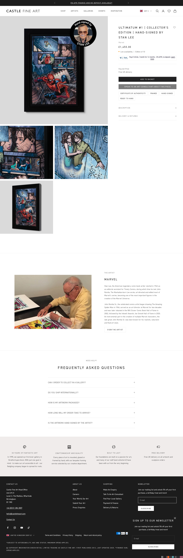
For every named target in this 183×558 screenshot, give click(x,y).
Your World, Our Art (80, 498)
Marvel (121, 42)
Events (102, 11)
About (75, 489)
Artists (74, 11)
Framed (153, 93)
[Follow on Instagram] (14, 527)
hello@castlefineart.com (15, 513)
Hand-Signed (167, 93)
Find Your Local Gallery (112, 498)
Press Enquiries (79, 507)
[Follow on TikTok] (28, 527)
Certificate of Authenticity (133, 93)
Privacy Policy (68, 535)
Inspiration (116, 11)
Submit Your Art (79, 503)
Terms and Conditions (53, 535)
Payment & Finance (110, 503)
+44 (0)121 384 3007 (14, 508)
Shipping (78, 535)
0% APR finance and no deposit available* (91, 3)
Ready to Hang (127, 98)
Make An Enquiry (110, 489)
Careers (76, 494)
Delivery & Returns (110, 507)
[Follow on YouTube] (21, 527)
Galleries (88, 11)
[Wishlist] (174, 27)
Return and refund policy (93, 535)
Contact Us (10, 519)
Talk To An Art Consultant (113, 494)
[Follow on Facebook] (7, 527)
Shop (63, 11)
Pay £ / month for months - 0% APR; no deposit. (152, 58)
